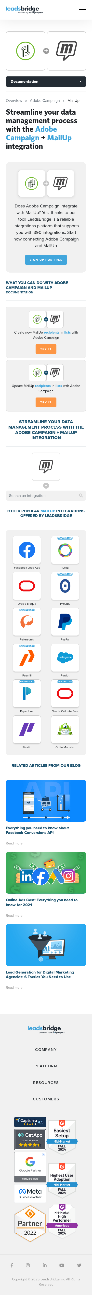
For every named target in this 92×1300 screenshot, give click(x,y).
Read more (14, 843)
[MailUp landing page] (66, 51)
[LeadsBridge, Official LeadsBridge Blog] (24, 9)
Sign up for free (46, 260)
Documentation (24, 81)
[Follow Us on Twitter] (79, 1265)
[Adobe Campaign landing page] (25, 51)
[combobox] (46, 496)
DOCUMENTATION (19, 292)
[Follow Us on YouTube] (61, 1265)
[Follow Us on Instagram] (28, 1265)
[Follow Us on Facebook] (12, 1265)
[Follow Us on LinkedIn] (45, 1265)
